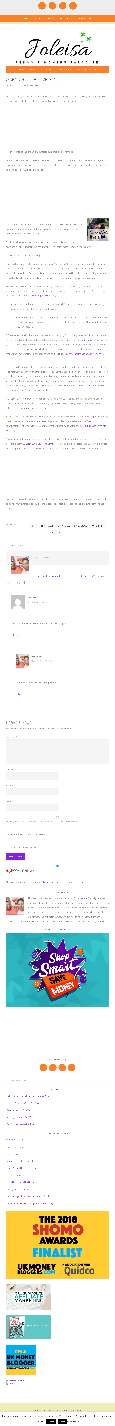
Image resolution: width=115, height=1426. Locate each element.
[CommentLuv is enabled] (20, 871)
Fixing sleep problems (17, 1175)
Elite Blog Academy (91, 291)
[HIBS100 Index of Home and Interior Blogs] (18, 1380)
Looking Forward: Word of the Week (23, 1103)
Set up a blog (13, 1154)
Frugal (21, 545)
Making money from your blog (21, 1161)
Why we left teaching (15, 1139)
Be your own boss (15, 1147)
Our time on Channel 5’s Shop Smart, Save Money (30, 1203)
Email (9, 785)
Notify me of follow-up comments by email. (26, 834)
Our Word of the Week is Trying (21, 1124)
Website (9, 801)
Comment (11, 737)
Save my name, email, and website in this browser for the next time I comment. (42, 821)
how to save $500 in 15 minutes (79, 340)
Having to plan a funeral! (18, 1189)
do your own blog (18, 376)
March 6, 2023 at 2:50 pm (37, 602)
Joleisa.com (81, 898)
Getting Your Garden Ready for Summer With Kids (30, 1096)
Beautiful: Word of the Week (19, 1110)
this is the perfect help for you (45, 296)
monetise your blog (33, 421)
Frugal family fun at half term (20, 1182)
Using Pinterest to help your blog (22, 1168)
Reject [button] (62, 1422)
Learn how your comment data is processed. (64, 882)
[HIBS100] (11, 1383)
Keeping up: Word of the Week (21, 1117)
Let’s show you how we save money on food (28, 1196)
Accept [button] (51, 1422)
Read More (73, 1421)
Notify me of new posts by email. (21, 847)
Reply (15, 635)
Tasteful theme (58, 1410)
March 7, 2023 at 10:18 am (42, 661)
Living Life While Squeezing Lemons (39, 444)
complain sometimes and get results (39, 408)
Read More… (102, 921)
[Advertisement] (57, 128)
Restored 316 (75, 1410)
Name (9, 770)
